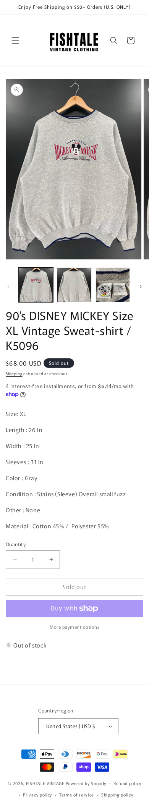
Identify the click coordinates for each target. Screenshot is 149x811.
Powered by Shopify (86, 783)
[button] (15, 40)
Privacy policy (37, 795)
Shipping (14, 373)
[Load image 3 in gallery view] (113, 284)
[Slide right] (140, 286)
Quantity (16, 544)
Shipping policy (117, 795)
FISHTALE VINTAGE (45, 783)
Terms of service (76, 795)
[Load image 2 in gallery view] (74, 284)
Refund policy (127, 783)
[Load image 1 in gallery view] (36, 284)
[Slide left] (8, 286)
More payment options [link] (74, 626)
